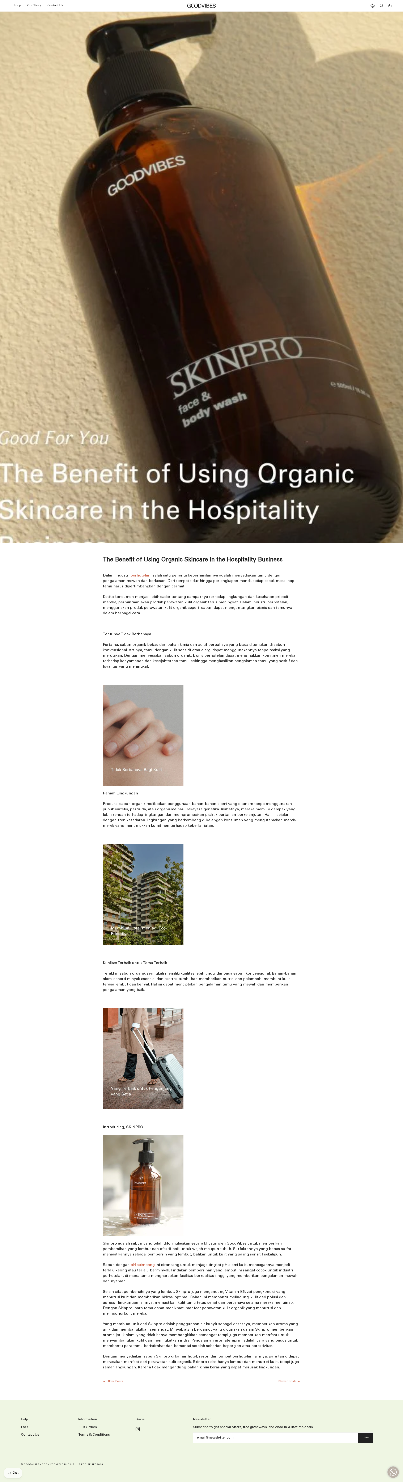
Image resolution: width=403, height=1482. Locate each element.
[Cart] (390, 5)
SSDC (36, 1469)
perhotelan (140, 575)
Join (365, 1437)
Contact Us (30, 1434)
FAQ (24, 1427)
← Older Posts (113, 1381)
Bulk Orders (87, 1427)
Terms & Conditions (94, 1434)
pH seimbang (143, 1265)
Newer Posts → (289, 1381)
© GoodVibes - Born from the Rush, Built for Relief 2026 (62, 1464)
